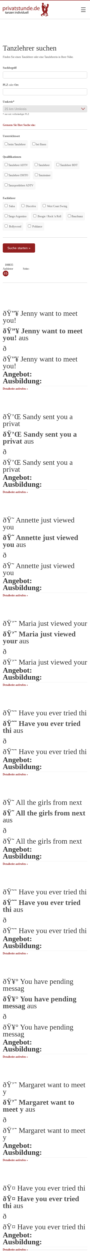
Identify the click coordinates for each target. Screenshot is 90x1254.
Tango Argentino (17, 216)
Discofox (30, 206)
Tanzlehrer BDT (68, 165)
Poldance (37, 226)
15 (81, 268)
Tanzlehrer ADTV (18, 165)
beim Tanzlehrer (17, 144)
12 (68, 268)
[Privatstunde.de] (26, 15)
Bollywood (14, 226)
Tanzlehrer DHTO (18, 175)
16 (85, 268)
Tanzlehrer (44, 165)
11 (64, 268)
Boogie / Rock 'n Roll (49, 216)
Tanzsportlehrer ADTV (20, 185)
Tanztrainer (44, 175)
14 (77, 268)
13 (73, 268)
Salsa (11, 206)
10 (60, 268)
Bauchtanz (77, 216)
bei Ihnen (40, 144)
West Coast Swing (56, 206)
